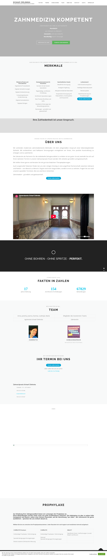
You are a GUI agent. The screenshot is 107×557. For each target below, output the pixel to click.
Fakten (41, 2)
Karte (83, 2)
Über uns (69, 2)
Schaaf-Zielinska (21, 2)
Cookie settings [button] (93, 554)
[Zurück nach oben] (100, 550)
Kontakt (76, 2)
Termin (47, 2)
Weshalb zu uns (43, 42)
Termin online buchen (85, 99)
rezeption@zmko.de (20, 393)
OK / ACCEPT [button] (101, 554)
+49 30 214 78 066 (53, 371)
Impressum (91, 2)
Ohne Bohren (55, 2)
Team (62, 2)
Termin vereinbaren (61, 42)
